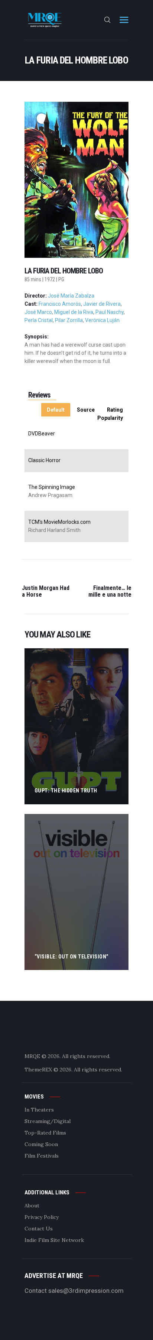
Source (86, 410)
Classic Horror (44, 460)
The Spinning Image (51, 487)
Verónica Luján (102, 320)
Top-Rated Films (45, 1132)
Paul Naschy (109, 312)
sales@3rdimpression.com (86, 1290)
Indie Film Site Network (54, 1240)
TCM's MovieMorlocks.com (59, 522)
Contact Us (39, 1228)
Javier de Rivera (102, 304)
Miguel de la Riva (73, 312)
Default (56, 410)
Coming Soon (41, 1144)
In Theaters (39, 1109)
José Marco (38, 312)
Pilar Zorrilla (69, 320)
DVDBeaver (41, 434)
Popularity (110, 418)
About (32, 1205)
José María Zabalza (71, 296)
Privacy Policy (42, 1217)
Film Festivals (42, 1155)
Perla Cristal (39, 320)
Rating (115, 410)
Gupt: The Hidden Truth (66, 791)
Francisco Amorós (60, 304)
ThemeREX (38, 1069)
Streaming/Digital (48, 1121)
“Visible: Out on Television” (72, 957)
